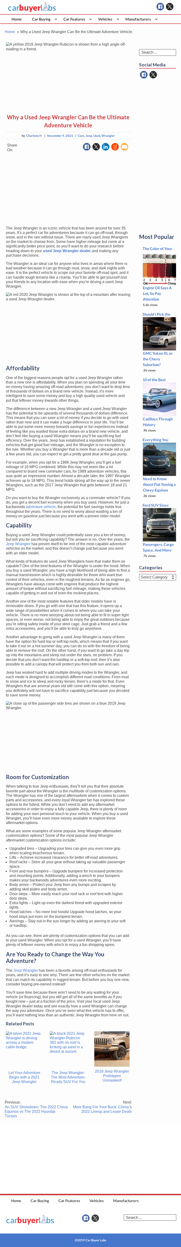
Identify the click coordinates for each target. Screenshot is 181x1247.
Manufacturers (138, 19)
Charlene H (34, 136)
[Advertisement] (68, 189)
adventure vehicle (41, 507)
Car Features (74, 19)
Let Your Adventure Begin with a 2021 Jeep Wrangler (24, 1077)
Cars (81, 136)
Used (96, 136)
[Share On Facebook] (86, 147)
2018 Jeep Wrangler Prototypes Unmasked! (112, 1075)
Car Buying (41, 19)
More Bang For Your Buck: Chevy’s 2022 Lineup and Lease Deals (102, 1106)
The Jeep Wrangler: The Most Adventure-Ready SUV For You (68, 1077)
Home (17, 19)
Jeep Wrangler (18, 544)
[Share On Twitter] (96, 147)
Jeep (89, 136)
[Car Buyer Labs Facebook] (160, 6)
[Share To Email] (124, 147)
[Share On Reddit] (115, 147)
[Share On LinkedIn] (105, 147)
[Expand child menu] (56, 19)
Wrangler (108, 136)
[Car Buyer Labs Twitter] (169, 6)
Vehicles (105, 19)
